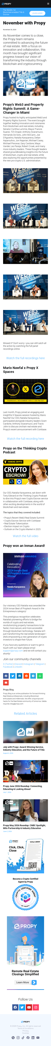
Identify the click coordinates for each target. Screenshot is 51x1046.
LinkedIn (18, 667)
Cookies (25, 1033)
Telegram (39, 664)
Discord (18, 664)
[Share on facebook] (6, 676)
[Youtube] (29, 1007)
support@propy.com (13, 650)
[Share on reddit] (26, 676)
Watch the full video (25, 536)
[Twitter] (22, 1007)
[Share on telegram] (33, 676)
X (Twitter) (8, 664)
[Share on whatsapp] (40, 676)
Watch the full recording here (25, 438)
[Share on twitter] (12, 676)
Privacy (26, 1031)
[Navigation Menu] (47, 4)
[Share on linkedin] (19, 676)
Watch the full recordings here (25, 358)
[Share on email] (6, 682)
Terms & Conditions (25, 1028)
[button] (37, 13)
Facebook (8, 667)
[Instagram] (36, 1007)
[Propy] (6, 4)
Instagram (29, 664)
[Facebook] (15, 1007)
